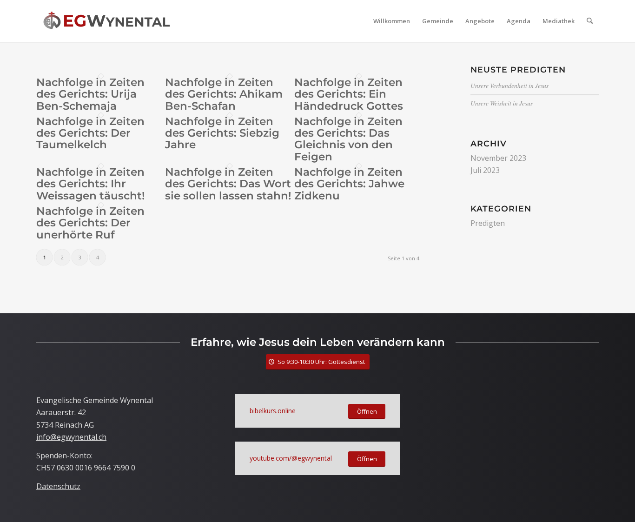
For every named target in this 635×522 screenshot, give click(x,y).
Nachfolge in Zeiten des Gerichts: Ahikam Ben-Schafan (224, 94)
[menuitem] (391, 21)
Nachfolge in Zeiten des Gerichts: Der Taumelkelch (90, 133)
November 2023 (498, 158)
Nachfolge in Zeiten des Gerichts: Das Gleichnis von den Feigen (348, 139)
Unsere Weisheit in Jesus (501, 103)
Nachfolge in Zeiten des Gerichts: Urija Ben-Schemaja (90, 94)
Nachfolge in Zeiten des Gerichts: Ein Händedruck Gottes (348, 94)
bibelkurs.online (273, 410)
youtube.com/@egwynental (291, 458)
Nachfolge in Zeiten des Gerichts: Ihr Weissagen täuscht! (90, 183)
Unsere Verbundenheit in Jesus (509, 85)
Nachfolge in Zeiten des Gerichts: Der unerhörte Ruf (90, 223)
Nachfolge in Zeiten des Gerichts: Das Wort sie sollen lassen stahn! (228, 183)
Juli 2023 (485, 170)
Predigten (487, 223)
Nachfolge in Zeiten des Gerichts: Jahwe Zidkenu (349, 183)
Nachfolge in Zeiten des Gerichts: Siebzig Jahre (222, 133)
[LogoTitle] (106, 21)
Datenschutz (58, 486)
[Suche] (590, 21)
